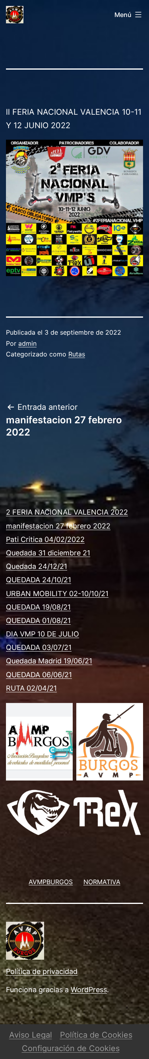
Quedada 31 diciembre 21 (48, 553)
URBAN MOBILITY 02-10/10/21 (57, 593)
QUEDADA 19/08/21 (38, 607)
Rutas (76, 354)
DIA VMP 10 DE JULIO (42, 634)
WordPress (89, 989)
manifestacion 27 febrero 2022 (58, 526)
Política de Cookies (96, 1035)
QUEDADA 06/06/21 (39, 675)
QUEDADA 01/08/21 (38, 620)
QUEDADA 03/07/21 (39, 647)
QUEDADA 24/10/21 (38, 580)
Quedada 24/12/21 (36, 566)
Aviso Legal (30, 1035)
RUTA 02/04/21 (31, 688)
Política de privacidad (41, 971)
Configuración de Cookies (71, 1048)
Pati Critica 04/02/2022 (45, 539)
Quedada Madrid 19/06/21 (49, 661)
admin (27, 343)
